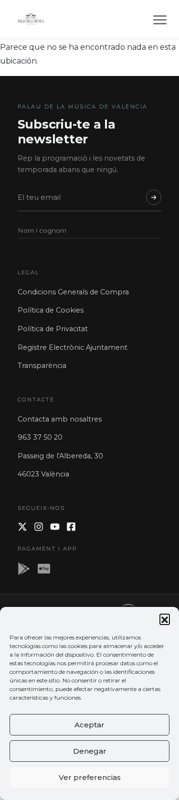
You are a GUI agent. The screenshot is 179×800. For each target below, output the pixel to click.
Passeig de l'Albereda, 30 (60, 456)
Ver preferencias (90, 777)
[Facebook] (71, 526)
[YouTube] (55, 526)
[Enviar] (153, 197)
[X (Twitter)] (22, 526)
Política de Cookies (51, 310)
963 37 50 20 (40, 437)
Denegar (89, 751)
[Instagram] (38, 526)
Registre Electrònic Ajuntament (72, 347)
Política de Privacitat (53, 328)
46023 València (43, 474)
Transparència (42, 365)
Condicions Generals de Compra (73, 292)
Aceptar (89, 724)
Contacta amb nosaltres (60, 419)
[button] (164, 619)
